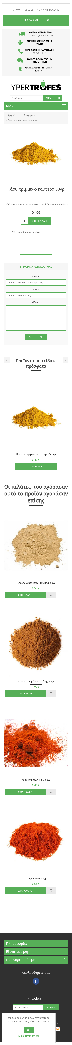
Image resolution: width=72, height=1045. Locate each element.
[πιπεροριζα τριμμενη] (36, 545)
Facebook (36, 981)
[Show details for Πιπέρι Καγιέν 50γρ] (36, 841)
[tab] (36, 266)
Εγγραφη (17, 9)
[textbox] (26, 98)
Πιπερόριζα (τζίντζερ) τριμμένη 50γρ (36, 583)
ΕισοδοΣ (29, 9)
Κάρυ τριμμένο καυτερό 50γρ (36, 454)
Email (36, 289)
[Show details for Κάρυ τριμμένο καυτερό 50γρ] (36, 417)
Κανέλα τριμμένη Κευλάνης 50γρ (36, 681)
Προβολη (35, 466)
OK (28, 1030)
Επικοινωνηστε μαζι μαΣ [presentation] (36, 266)
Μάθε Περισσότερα (28, 1035)
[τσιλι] (36, 742)
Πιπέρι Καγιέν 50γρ (36, 878)
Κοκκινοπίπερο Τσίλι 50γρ (36, 780)
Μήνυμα (36, 302)
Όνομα (36, 276)
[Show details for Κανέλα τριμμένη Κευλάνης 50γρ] (36, 644)
